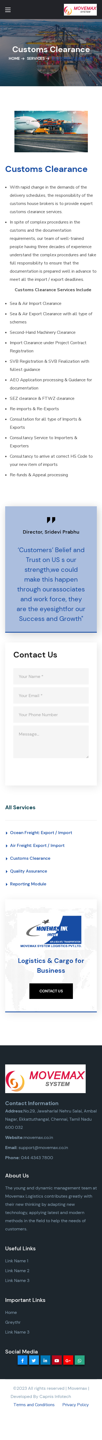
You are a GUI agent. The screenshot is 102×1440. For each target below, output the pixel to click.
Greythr (13, 1322)
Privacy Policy (75, 1405)
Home (14, 58)
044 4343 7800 (37, 1158)
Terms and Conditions (34, 1405)
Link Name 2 (17, 1271)
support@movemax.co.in (43, 1147)
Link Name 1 (16, 1261)
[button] (51, 991)
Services (36, 58)
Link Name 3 (17, 1280)
